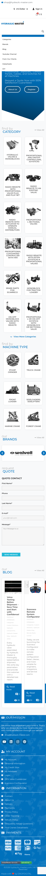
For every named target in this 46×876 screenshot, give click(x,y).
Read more (10, 687)
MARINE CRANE (12, 426)
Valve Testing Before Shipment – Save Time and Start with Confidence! (13, 606)
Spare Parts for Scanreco (12, 290)
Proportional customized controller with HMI (13, 254)
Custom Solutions (12, 625)
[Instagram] (18, 742)
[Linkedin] (11, 742)
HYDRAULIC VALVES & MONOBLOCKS (12, 157)
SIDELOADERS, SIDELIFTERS (33, 400)
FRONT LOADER (12, 400)
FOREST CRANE (33, 426)
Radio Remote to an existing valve (33, 189)
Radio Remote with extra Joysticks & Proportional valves (34, 259)
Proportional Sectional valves (33, 222)
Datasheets (7, 64)
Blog (4, 49)
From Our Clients (9, 59)
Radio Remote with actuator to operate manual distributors (12, 225)
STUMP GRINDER (12, 371)
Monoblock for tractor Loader (33, 290)
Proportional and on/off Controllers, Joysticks (34, 158)
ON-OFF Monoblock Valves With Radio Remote (12, 321)
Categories (6, 39)
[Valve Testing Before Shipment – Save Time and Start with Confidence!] (13, 587)
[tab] (23, 336)
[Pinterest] (24, 742)
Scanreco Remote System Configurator (33, 613)
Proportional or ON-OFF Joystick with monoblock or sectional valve (33, 323)
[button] (12, 89)
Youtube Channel (9, 54)
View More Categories (25, 337)
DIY (3, 69)
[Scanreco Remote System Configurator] (33, 587)
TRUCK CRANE (33, 370)
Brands (5, 44)
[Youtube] (4, 742)
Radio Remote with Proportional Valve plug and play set (13, 191)
